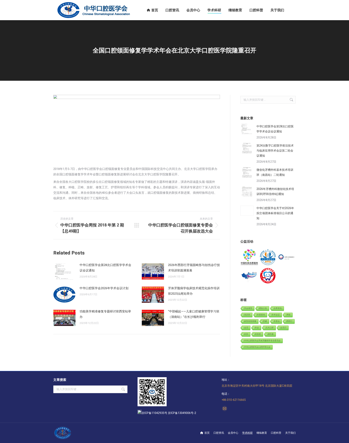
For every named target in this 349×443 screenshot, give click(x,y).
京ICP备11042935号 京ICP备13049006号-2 (169, 413)
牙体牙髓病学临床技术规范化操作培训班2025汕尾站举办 (194, 290)
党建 (265, 321)
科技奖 (258, 334)
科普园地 (261, 315)
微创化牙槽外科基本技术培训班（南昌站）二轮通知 (274, 172)
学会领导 (248, 308)
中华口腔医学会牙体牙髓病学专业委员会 (262, 340)
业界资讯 (278, 308)
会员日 (283, 328)
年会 (257, 328)
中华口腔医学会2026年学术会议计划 (104, 288)
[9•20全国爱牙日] (268, 276)
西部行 (289, 321)
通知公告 (263, 308)
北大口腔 (270, 328)
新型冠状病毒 (250, 321)
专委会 (277, 321)
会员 (246, 328)
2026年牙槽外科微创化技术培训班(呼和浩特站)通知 (275, 191)
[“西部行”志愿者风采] (249, 257)
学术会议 (276, 315)
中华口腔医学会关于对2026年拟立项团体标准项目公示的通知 (275, 213)
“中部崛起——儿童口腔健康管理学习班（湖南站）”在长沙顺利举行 (193, 314)
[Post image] (64, 271)
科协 (246, 334)
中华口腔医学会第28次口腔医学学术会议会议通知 (105, 267)
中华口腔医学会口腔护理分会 (257, 347)
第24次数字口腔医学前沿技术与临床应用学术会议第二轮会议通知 (275, 150)
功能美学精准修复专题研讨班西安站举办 (105, 314)
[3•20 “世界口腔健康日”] (286, 257)
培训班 (247, 315)
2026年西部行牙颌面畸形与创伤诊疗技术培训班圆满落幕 (194, 267)
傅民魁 (271, 334)
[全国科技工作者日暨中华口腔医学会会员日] (268, 257)
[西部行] (249, 276)
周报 (288, 315)
